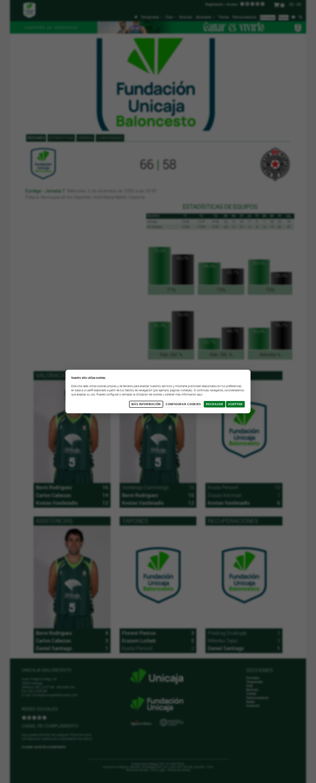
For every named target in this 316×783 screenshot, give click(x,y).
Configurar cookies (183, 404)
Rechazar (214, 404)
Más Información (146, 404)
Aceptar (235, 404)
